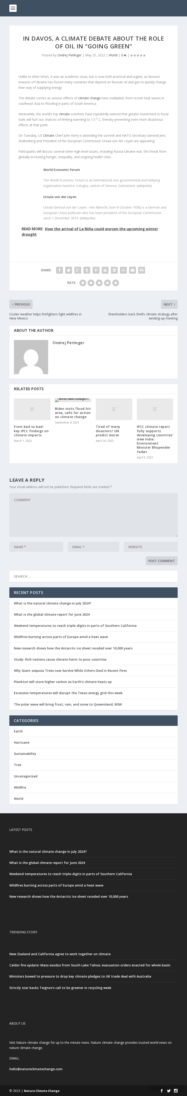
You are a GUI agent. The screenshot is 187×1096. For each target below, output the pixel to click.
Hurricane (21, 742)
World (113, 55)
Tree (17, 765)
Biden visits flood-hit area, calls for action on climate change (73, 412)
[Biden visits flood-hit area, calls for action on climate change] (73, 400)
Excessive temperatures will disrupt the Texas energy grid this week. (68, 693)
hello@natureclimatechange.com (35, 1069)
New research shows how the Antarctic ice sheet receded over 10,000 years (73, 648)
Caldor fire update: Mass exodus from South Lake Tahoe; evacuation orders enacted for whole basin (89, 965)
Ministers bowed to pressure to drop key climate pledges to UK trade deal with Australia (80, 976)
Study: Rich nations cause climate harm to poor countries (60, 659)
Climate (48, 135)
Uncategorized (25, 776)
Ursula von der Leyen (59, 197)
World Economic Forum (61, 169)
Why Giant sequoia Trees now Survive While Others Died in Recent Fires (70, 670)
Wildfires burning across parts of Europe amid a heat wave (61, 637)
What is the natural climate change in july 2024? (52, 603)
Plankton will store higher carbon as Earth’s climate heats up (63, 682)
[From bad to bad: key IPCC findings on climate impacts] (32, 409)
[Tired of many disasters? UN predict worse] (114, 409)
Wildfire (20, 787)
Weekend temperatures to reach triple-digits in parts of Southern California (75, 625)
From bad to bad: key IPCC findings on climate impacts (31, 430)
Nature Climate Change (42, 1091)
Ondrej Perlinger (69, 55)
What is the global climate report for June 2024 (52, 614)
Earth (18, 731)
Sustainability (25, 753)
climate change (89, 98)
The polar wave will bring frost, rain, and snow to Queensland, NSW (68, 704)
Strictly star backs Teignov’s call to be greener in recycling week (60, 988)
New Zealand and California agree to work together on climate (60, 954)
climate (64, 114)
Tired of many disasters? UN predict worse (108, 430)
